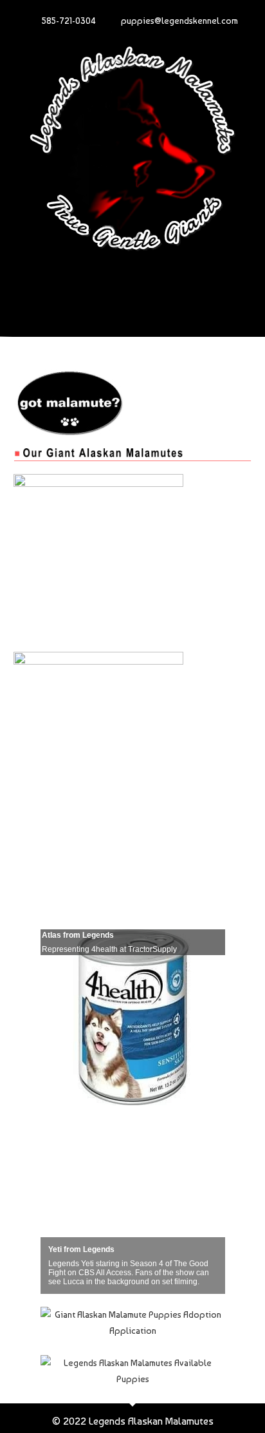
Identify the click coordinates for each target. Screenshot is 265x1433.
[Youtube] (115, 288)
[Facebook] (80, 288)
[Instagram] (186, 288)
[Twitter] (150, 288)
